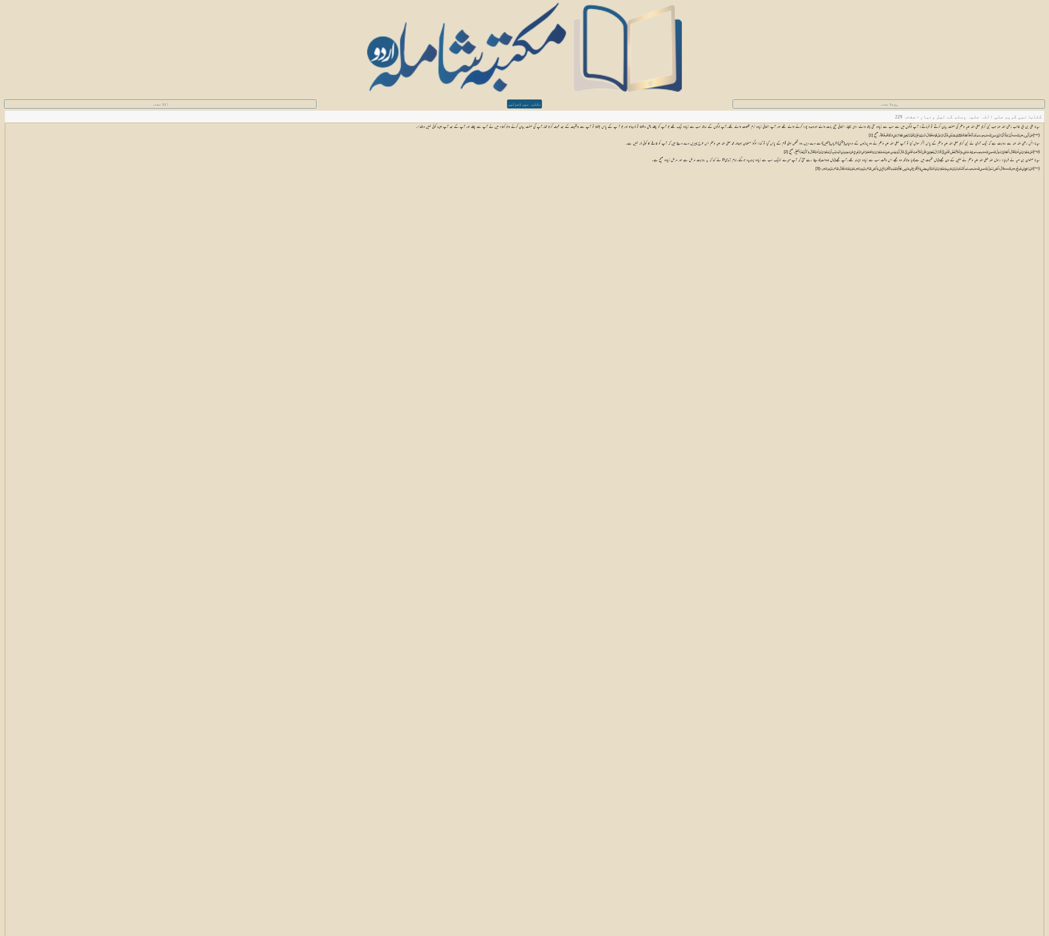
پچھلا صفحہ (889, 104)
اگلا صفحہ (160, 104)
